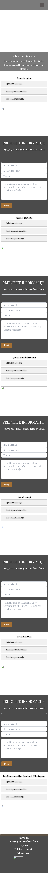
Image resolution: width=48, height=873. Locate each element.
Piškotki (24, 845)
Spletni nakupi (11, 65)
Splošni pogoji (24, 852)
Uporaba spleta (11, 61)
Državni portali (26, 65)
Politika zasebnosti (24, 849)
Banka (40, 61)
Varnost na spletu (28, 61)
